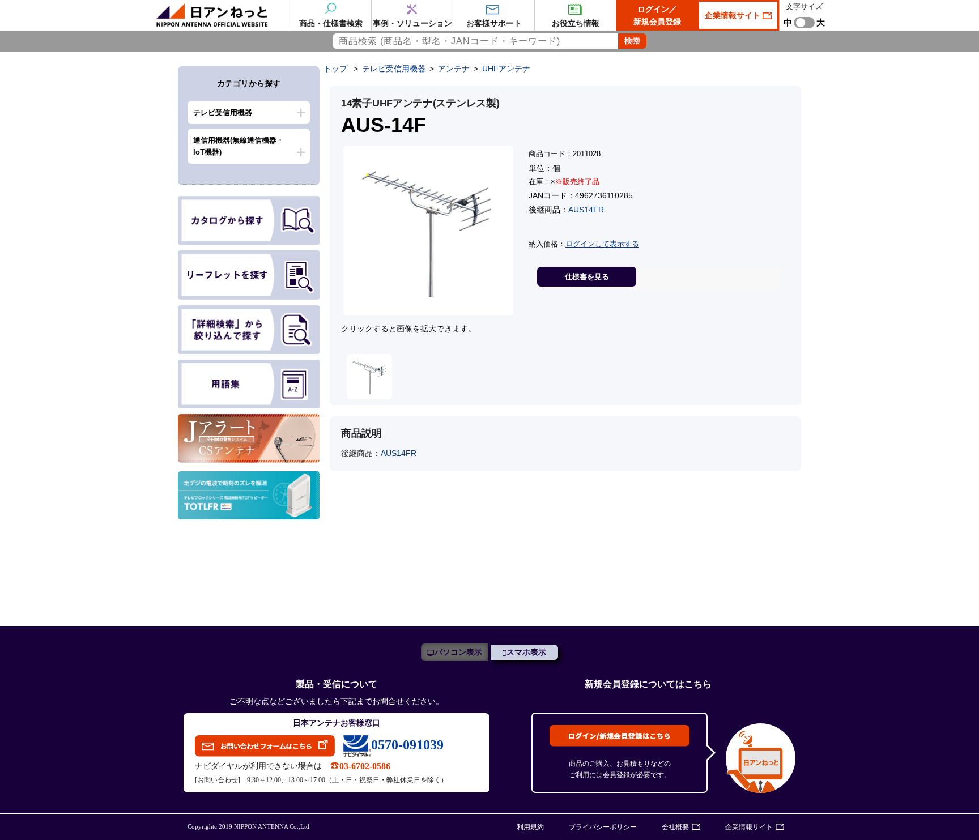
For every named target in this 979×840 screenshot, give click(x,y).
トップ (335, 68)
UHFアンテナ (506, 68)
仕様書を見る (587, 276)
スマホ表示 (526, 652)
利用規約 (530, 827)
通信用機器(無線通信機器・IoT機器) (238, 146)
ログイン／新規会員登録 (657, 15)
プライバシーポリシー (603, 827)
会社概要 (675, 827)
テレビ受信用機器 (222, 112)
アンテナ (454, 68)
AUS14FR (586, 209)
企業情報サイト (734, 15)
